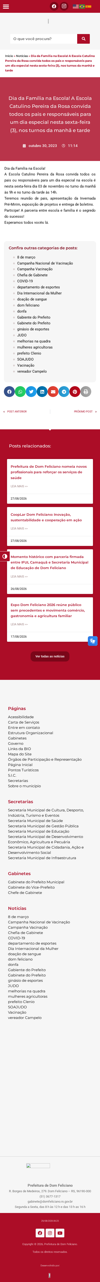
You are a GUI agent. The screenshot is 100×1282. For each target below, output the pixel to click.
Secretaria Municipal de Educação (38, 831)
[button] (6, 6)
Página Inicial (20, 764)
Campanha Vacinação (35, 269)
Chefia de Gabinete (32, 275)
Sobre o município (24, 786)
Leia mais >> (19, 486)
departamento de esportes (38, 287)
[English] (76, 6)
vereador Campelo (32, 371)
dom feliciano (28, 305)
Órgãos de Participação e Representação (45, 759)
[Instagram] (50, 1233)
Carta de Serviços (23, 722)
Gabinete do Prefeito (33, 323)
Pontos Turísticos (23, 770)
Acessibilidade (21, 717)
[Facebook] (54, 6)
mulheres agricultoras (35, 347)
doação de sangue (32, 299)
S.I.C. (12, 775)
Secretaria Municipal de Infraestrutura (42, 858)
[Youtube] (60, 1233)
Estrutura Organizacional (30, 733)
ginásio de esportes (33, 329)
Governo (15, 743)
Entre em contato (24, 727)
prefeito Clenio (29, 353)
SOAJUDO (25, 359)
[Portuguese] (82, 6)
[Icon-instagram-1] (64, 6)
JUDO (21, 335)
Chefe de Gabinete (25, 892)
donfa (21, 311)
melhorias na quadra (33, 341)
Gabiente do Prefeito (33, 317)
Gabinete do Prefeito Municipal (36, 882)
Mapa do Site (20, 754)
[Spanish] (88, 6)
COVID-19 (25, 281)
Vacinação (25, 365)
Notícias (22, 56)
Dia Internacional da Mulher (39, 293)
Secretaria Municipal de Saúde (35, 820)
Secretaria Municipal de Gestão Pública (43, 826)
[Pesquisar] (83, 39)
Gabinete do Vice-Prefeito (31, 887)
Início (9, 56)
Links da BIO (19, 748)
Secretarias (18, 780)
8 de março (26, 257)
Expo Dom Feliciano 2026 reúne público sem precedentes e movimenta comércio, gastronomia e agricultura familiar (48, 610)
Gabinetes (17, 738)
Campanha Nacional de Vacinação (45, 263)
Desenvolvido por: (50, 1265)
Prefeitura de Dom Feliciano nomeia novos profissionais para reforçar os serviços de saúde (49, 472)
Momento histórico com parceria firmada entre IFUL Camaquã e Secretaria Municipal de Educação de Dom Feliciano (49, 562)
